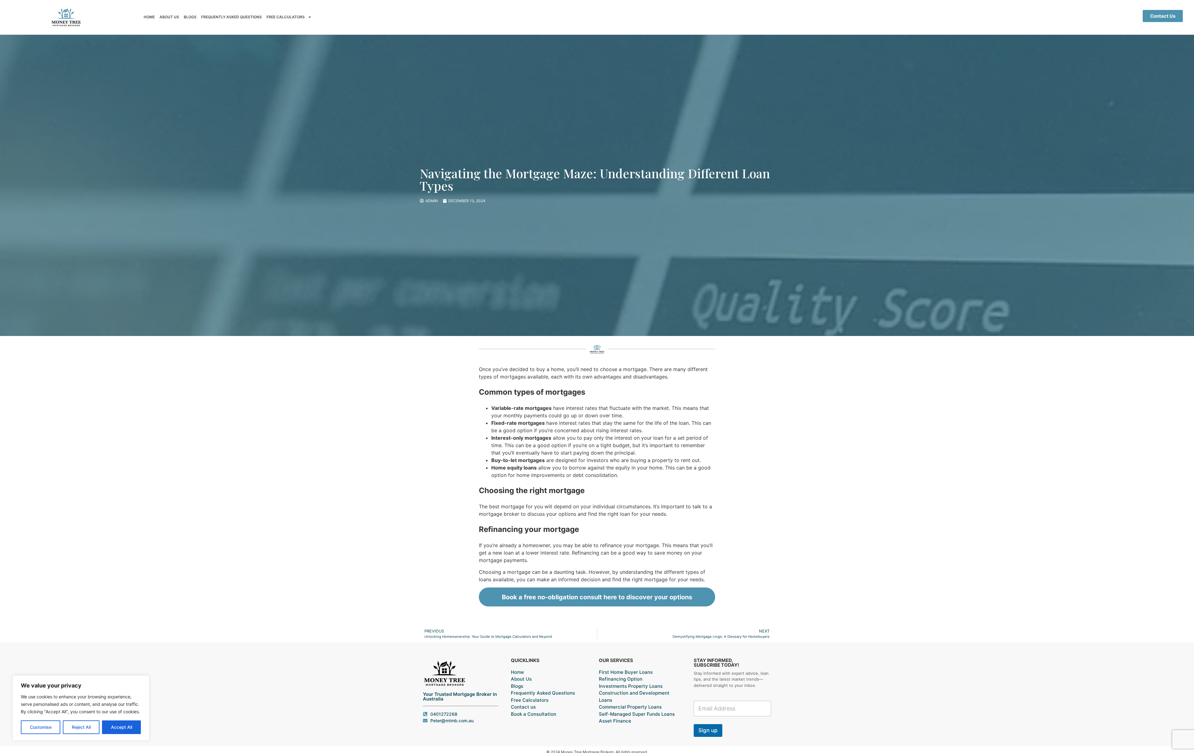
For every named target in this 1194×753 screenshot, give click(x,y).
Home (149, 17)
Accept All (121, 727)
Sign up (708, 730)
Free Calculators (285, 17)
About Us (169, 17)
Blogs (190, 17)
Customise (41, 727)
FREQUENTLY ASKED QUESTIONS (231, 17)
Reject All (81, 727)
